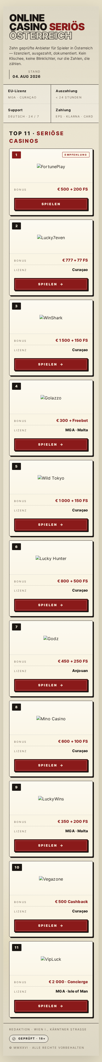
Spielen (51, 204)
